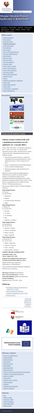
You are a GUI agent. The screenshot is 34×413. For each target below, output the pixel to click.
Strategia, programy (8, 382)
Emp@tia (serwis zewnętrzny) (9, 268)
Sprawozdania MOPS (8, 368)
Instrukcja (23, 29)
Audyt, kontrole (7, 378)
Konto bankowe (7, 361)
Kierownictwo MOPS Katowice (11, 355)
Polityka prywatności (9, 31)
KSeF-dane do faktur (8, 364)
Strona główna (4, 27)
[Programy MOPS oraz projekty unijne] (17, 348)
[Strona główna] (6, 12)
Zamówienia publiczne (9, 401)
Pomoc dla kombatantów (8, 62)
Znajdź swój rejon (5, 29)
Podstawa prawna (11, 295)
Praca (5, 395)
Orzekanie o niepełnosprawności (10, 54)
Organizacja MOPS (8, 357)
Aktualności (20, 27)
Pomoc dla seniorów (7, 60)
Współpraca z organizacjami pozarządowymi (14, 374)
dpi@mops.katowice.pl (16, 184)
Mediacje (5, 78)
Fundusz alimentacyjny (8, 46)
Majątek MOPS (7, 366)
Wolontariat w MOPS (8, 399)
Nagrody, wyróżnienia (8, 376)
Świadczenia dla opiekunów (9, 44)
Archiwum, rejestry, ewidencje (10, 380)
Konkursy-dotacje (8, 406)
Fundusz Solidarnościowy (9, 90)
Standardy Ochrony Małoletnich (11, 386)
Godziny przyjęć (28, 27)
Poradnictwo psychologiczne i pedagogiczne (13, 80)
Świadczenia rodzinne (8, 41)
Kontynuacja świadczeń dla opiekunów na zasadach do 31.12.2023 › (27, 302)
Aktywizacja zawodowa (8, 72)
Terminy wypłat (6, 86)
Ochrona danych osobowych (9, 84)
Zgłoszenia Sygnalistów (9, 388)
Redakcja (18, 29)
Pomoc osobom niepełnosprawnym (11, 52)
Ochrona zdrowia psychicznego (10, 74)
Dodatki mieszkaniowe (8, 37)
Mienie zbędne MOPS (9, 403)
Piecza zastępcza (7, 50)
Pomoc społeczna (7, 39)
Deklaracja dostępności (7, 411)
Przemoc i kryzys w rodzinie (9, 66)
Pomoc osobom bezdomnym (9, 68)
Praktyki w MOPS (8, 397)
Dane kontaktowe (12, 27)
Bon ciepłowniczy (7, 48)
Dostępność (6, 384)
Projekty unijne (6, 82)
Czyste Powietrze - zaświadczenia (10, 88)
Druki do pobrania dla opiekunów (15, 291)
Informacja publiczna (8, 370)
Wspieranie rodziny (7, 64)
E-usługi (12, 29)
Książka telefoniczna (8, 359)
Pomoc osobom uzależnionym (10, 70)
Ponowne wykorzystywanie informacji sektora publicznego (17, 372)
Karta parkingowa (7, 56)
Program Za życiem (7, 58)
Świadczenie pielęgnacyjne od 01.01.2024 (17, 293)
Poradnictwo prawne (7, 76)
